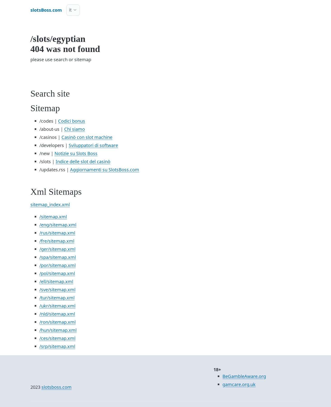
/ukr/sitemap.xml (57, 306)
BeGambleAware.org (244, 376)
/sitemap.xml (53, 217)
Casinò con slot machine (86, 137)
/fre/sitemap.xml (56, 241)
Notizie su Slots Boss (75, 153)
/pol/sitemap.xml (57, 273)
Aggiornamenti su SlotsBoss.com (104, 170)
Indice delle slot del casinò (83, 161)
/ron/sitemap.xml (57, 322)
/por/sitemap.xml (57, 265)
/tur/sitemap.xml (57, 298)
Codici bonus (71, 121)
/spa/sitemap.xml (57, 257)
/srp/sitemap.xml (57, 346)
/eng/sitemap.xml (57, 225)
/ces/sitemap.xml (57, 338)
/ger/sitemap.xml (57, 249)
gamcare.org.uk (239, 384)
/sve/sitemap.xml (57, 290)
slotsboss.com (56, 387)
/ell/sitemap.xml (56, 281)
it (70, 10)
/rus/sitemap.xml (57, 233)
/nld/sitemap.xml (57, 314)
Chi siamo (74, 129)
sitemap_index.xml (50, 204)
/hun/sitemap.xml (58, 330)
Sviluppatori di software (93, 145)
